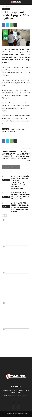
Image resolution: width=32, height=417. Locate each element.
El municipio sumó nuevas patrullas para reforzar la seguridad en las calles (20, 196)
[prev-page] (3, 215)
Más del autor (8, 171)
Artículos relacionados (11, 167)
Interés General (4, 180)
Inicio (3, 6)
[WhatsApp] (11, 25)
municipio (18, 129)
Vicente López (9, 6)
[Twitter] (7, 25)
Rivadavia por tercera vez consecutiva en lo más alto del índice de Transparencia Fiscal (23, 155)
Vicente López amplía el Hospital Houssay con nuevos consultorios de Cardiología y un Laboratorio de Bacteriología (20, 182)
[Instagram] (13, 407)
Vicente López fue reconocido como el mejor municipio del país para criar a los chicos (20, 207)
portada (4, 131)
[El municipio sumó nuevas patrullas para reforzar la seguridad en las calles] (6, 195)
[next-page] (5, 215)
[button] (3, 2)
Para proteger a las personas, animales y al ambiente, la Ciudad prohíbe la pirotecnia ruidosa (9, 154)
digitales (12, 129)
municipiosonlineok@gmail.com (19, 395)
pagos (23, 129)
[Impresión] (15, 25)
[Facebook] (3, 25)
